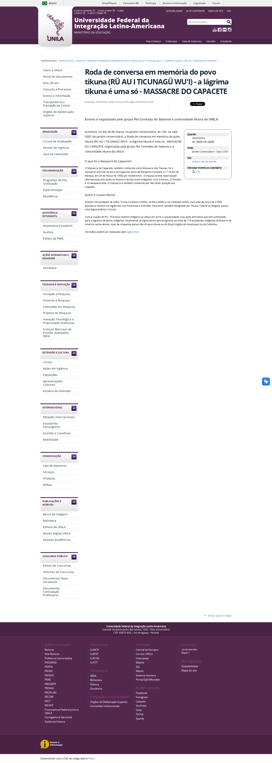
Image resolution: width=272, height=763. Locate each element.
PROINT (49, 675)
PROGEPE (50, 684)
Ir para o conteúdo (84, 10)
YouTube (215, 30)
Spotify (140, 718)
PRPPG (49, 667)
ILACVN (94, 658)
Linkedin (141, 701)
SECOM (49, 696)
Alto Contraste (195, 10)
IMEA (93, 676)
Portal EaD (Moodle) (147, 679)
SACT (48, 701)
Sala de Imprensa (192, 41)
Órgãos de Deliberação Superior (109, 702)
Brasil (53, 3)
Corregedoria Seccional (58, 717)
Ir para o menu (106, 10)
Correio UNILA (144, 654)
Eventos (80, 60)
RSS (229, 10)
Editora (94, 684)
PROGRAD (51, 662)
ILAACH (94, 649)
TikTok (140, 714)
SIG (138, 667)
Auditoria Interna (55, 721)
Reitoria (49, 649)
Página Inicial (66, 60)
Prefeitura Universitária (58, 658)
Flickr (225, 30)
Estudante (226, 41)
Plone (91, 758)
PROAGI (49, 688)
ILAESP (94, 654)
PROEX (49, 671)
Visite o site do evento (204, 161)
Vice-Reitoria (52, 654)
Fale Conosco (153, 41)
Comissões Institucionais (104, 706)
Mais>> (185, 652)
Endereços (171, 41)
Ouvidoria (96, 688)
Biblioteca (96, 680)
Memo (140, 671)
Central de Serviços (147, 649)
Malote (140, 662)
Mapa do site (215, 10)
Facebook (220, 30)
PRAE (48, 679)
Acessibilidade (189, 666)
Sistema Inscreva (146, 675)
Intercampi (142, 658)
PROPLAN (50, 692)
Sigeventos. (133, 232)
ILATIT (94, 662)
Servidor (211, 41)
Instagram (230, 30)
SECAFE (49, 705)
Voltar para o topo (220, 615)
